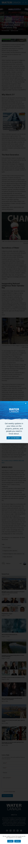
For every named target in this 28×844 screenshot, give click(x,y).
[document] (14, 422)
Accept (10, 841)
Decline (17, 841)
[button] (26, 403)
